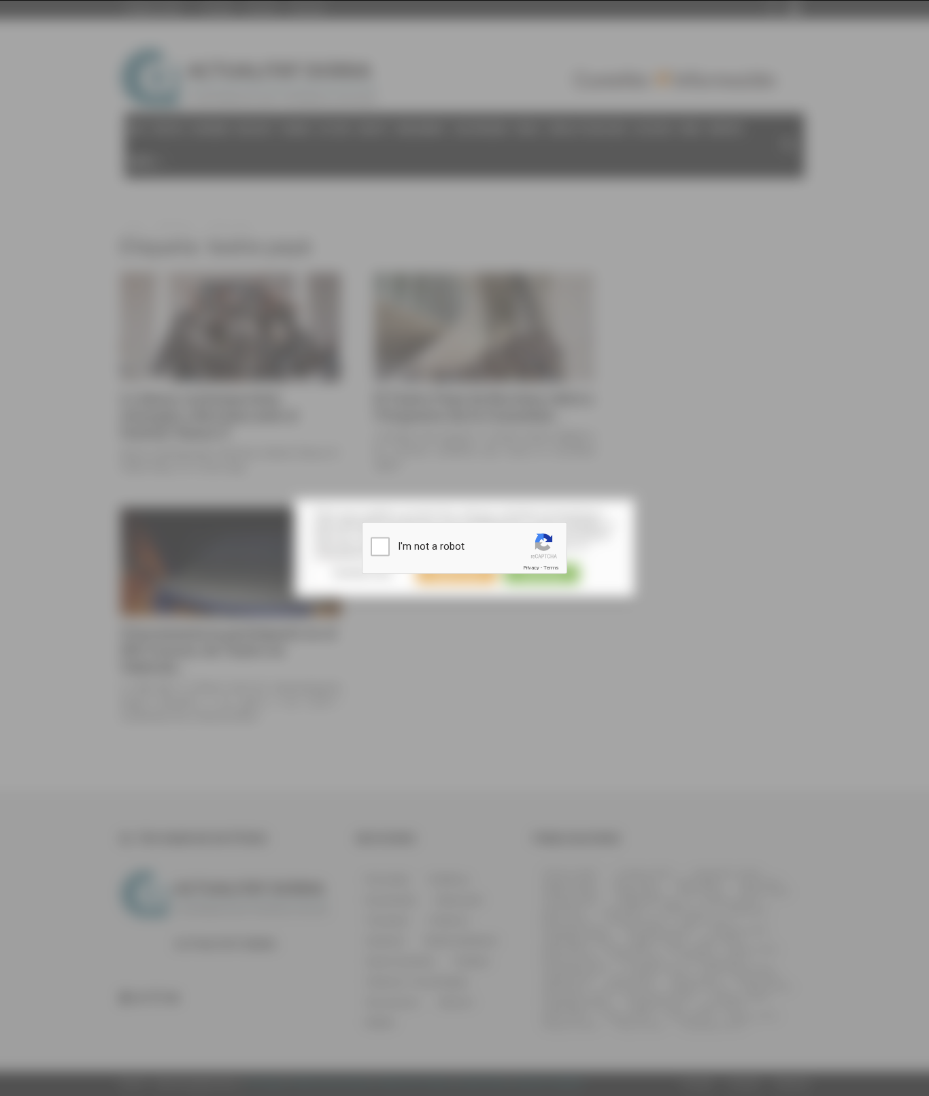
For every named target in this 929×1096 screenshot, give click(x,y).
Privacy (531, 568)
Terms (550, 568)
